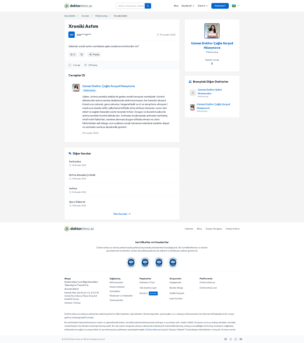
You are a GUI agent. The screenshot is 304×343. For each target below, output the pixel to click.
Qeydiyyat (186, 5)
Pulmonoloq (101, 15)
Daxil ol (201, 5)
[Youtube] (241, 339)
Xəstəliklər (115, 291)
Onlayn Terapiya (214, 228)
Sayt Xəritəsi (176, 298)
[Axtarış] (148, 6)
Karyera (148, 293)
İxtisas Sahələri (117, 286)
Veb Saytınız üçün (148, 287)
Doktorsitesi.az (207, 282)
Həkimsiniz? (220, 5)
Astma (77, 190)
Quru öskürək (77, 203)
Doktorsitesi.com (208, 287)
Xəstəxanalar (116, 300)
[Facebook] (225, 339)
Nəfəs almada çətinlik (82, 176)
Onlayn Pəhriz (233, 228)
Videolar (189, 228)
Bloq (176, 5)
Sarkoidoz (77, 163)
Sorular (85, 15)
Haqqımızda (175, 282)
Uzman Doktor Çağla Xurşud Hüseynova (108, 86)
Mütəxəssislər (116, 282)
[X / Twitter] (230, 339)
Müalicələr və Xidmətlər (121, 295)
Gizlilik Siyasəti (177, 293)
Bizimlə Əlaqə (176, 287)
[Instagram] (235, 339)
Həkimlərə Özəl (147, 282)
